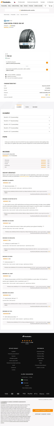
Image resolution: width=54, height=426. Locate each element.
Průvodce (31, 5)
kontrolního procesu (24, 176)
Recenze (35, 106)
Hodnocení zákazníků (32, 2)
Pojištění (13, 351)
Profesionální (21, 2)
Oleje (21, 5)
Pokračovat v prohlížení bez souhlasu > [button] (46, 399)
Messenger (25, 383)
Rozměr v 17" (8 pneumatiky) (11, 121)
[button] (41, 191)
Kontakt (43, 2)
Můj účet (51, 2)
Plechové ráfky (40, 353)
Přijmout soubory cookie (42, 410)
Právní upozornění (13, 360)
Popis (27, 106)
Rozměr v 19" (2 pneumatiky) (11, 128)
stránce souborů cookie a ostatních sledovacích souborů (20, 416)
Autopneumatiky (40, 351)
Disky (9, 5)
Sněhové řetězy (15, 5)
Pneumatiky (4, 5)
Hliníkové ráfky (40, 356)
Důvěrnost (13, 367)
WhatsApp (25, 379)
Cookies (13, 369)
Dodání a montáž (38, 5)
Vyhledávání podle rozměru (28, 10)
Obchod (25, 5)
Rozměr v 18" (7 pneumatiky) (11, 124)
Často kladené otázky (27, 388)
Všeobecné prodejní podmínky (13, 363)
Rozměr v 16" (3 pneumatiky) (11, 117)
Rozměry (19, 106)
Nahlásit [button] (6, 192)
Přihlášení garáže (13, 358)
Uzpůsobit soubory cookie (43, 414)
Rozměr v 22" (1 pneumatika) (11, 131)
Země (13, 365)
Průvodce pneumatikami (13, 353)
